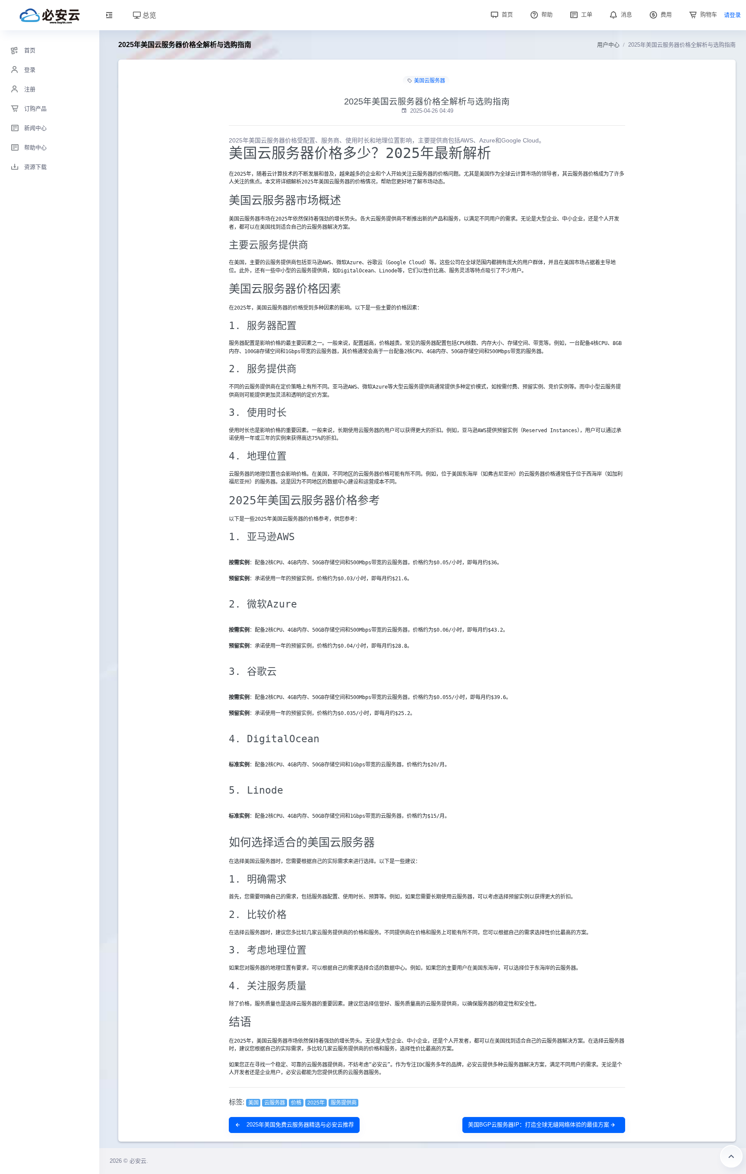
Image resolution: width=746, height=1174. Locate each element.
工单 (585, 14)
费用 (665, 14)
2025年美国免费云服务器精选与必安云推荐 (299, 1124)
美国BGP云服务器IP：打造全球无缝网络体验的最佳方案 (538, 1124)
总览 (148, 15)
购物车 (708, 14)
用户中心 (608, 44)
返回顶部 (731, 1156)
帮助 (546, 14)
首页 (506, 14)
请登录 (732, 15)
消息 (625, 14)
